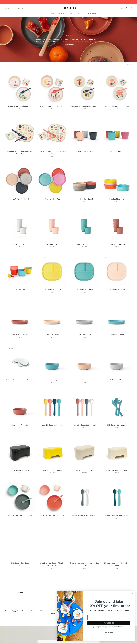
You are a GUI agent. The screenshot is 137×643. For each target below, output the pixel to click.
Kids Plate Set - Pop (52, 199)
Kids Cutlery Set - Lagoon (117, 425)
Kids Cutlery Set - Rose (20, 563)
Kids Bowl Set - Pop (116, 199)
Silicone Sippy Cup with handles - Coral (20, 611)
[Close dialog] (132, 593)
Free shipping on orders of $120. (68, 2)
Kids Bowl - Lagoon (52, 380)
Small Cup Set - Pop (116, 151)
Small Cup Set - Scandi (84, 151)
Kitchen (61, 14)
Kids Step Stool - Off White (116, 470)
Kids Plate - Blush (52, 335)
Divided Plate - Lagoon (84, 289)
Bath (71, 14)
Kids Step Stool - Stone (85, 470)
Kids (43, 14)
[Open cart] (131, 8)
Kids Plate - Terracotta (20, 335)
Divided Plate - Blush (117, 289)
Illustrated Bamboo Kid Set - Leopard (84, 106)
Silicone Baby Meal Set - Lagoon (20, 515)
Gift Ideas (92, 14)
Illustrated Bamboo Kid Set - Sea (20, 106)
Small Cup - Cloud (20, 244)
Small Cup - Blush (52, 244)
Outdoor (80, 14)
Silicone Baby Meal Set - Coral (52, 515)
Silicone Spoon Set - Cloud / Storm (84, 515)
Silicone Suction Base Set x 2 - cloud (20, 380)
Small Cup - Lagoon (84, 244)
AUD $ (7, 8)
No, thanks (109, 632)
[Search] (126, 8)
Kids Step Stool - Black (20, 470)
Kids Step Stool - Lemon (52, 470)
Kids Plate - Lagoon (117, 335)
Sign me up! (109, 622)
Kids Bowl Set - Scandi (84, 199)
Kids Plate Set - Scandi (20, 199)
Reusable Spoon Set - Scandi (85, 425)
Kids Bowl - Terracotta (20, 425)
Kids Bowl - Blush (84, 380)
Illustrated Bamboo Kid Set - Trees (52, 106)
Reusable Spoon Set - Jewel (52, 425)
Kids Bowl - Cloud (117, 380)
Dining (51, 14)
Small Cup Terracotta (117, 244)
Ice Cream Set (20, 289)
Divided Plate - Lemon (52, 289)
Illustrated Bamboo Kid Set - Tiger (117, 106)
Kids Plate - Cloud (84, 335)
